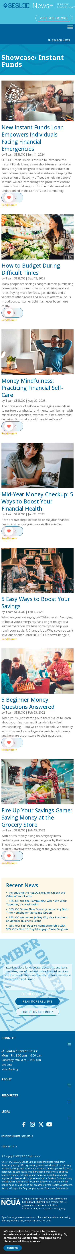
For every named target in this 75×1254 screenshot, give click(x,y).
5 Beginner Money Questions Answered (28, 703)
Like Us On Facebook (37, 1012)
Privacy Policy (54, 1234)
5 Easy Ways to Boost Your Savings (35, 602)
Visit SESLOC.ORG (54, 18)
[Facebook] (25, 1124)
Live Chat (7, 1064)
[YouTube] (50, 1124)
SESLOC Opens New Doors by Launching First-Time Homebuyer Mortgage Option (37, 911)
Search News (61, 40)
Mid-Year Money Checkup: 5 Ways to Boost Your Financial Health (37, 501)
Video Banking (10, 1069)
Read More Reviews (37, 1001)
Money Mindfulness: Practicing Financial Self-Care (32, 388)
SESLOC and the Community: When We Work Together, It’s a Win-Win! (36, 902)
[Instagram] (33, 1124)
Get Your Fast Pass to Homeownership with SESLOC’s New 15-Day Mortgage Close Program (37, 927)
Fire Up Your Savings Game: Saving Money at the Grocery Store (36, 817)
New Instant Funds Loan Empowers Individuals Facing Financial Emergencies (32, 138)
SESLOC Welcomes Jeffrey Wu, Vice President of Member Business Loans (37, 919)
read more (8, 205)
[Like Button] (8, 197)
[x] (42, 1124)
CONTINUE (12, 1247)
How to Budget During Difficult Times (30, 269)
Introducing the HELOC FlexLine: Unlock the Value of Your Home (35, 894)
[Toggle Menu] (70, 27)
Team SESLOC (15, 154)
